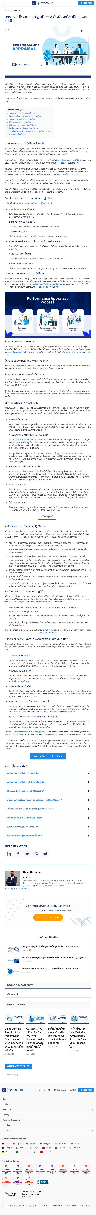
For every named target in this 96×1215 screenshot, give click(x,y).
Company (6, 1130)
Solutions (7, 1125)
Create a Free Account (48, 917)
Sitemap (46, 1206)
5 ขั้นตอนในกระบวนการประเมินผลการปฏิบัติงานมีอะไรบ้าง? (30, 809)
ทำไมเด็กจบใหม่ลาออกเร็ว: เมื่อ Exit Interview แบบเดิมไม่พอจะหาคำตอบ (57, 1036)
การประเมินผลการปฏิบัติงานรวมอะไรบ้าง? (23, 773)
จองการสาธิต (39, 756)
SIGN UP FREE (86, 3)
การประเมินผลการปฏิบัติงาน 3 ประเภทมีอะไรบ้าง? (26, 782)
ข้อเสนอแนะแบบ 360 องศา (20, 440)
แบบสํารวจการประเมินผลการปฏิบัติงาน (30, 732)
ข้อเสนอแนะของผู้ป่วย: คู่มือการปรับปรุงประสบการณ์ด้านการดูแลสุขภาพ (54, 957)
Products (6, 1104)
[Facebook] (18, 854)
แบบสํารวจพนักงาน (17, 352)
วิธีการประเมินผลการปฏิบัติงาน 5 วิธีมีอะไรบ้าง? (25, 791)
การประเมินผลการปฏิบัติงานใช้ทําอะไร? (22, 827)
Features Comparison (11, 1120)
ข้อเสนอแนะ (10, 379)
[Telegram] (45, 854)
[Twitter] (27, 854)
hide (22, 110)
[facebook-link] (35, 1090)
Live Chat (72, 1090)
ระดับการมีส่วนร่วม (73, 352)
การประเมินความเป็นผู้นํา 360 (52, 453)
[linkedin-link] (44, 1090)
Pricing (6, 1115)
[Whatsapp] (36, 854)
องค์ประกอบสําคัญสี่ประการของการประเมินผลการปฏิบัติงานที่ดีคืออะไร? (34, 800)
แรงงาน (17, 10)
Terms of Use (71, 1206)
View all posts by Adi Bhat (16, 888)
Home (7, 10)
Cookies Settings (84, 1206)
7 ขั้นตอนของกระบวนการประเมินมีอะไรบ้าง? (24, 818)
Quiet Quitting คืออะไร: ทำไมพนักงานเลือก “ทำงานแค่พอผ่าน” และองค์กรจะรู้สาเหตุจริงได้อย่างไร (14, 1039)
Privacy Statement (58, 1206)
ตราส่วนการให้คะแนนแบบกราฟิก (25, 471)
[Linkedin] (9, 854)
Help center (61, 1090)
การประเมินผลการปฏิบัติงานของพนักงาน (44, 284)
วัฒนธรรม (39, 394)
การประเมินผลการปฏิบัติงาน (69, 160)
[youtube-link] (49, 1090)
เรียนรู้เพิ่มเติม (57, 756)
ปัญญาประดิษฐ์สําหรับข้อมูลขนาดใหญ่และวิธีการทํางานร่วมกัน (50, 946)
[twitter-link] (39, 1090)
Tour (5, 1099)
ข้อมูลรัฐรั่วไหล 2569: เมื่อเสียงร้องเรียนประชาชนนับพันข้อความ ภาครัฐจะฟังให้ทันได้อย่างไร (35, 1039)
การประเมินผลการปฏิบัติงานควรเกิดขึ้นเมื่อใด (24, 836)
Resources (7, 1109)
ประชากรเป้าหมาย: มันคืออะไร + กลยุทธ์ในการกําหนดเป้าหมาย (50, 968)
